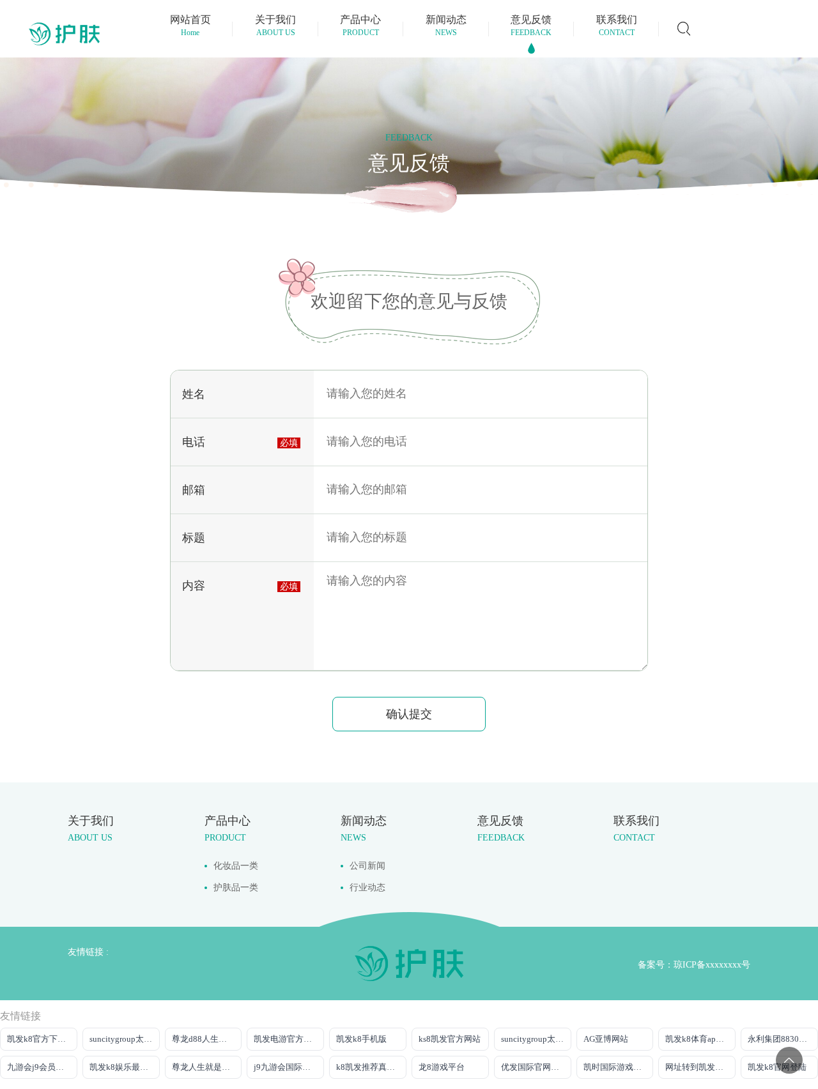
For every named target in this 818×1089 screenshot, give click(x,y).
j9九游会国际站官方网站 (289, 1067)
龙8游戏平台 (442, 1067)
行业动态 (367, 887)
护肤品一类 (235, 887)
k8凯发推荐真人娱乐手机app (371, 1067)
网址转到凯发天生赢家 (700, 1067)
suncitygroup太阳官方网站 (124, 1039)
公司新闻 (367, 866)
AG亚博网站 (605, 1039)
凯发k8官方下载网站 (42, 1039)
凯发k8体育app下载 (700, 1039)
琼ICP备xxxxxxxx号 (712, 965)
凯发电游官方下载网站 (289, 1039)
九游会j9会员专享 (39, 1067)
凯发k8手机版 (361, 1039)
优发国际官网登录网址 (536, 1067)
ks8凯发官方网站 (450, 1039)
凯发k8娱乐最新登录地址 (124, 1067)
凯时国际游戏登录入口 (618, 1067)
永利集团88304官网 (783, 1039)
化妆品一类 (235, 866)
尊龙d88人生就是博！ (207, 1039)
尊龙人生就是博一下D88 (207, 1067)
